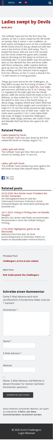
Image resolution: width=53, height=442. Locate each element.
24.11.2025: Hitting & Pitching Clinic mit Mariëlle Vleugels (25, 213)
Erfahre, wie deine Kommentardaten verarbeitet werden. (22, 413)
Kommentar (10, 309)
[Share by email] (12, 178)
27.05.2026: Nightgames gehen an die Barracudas (20, 230)
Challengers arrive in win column (20, 260)
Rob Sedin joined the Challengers (21, 274)
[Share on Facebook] (3, 178)
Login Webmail (26, 433)
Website (7, 365)
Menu (11, 2)
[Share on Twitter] (7, 178)
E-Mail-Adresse (12, 353)
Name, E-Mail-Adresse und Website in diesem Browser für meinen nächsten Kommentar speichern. (23, 384)
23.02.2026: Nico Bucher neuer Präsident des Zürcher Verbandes (24, 194)
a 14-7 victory (39, 89)
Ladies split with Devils (13, 149)
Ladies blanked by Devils (13, 135)
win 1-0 (16, 59)
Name (7, 341)
